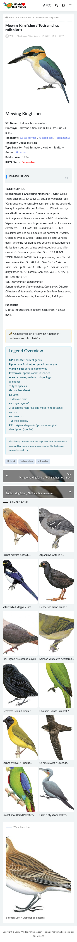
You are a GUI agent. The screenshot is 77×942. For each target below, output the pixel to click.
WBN (11, 36)
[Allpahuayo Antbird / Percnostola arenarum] (56, 529)
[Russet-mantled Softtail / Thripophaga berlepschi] (20, 529)
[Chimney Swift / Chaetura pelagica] (56, 737)
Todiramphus (62, 138)
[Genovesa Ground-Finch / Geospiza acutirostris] (20, 685)
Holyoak (21, 152)
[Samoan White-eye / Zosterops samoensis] (56, 633)
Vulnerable (43, 461)
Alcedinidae (46, 138)
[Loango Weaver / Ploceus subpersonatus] (20, 737)
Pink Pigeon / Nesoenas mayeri (19, 659)
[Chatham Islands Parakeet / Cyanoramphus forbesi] (56, 685)
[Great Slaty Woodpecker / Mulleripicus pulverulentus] (56, 789)
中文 (48, 5)
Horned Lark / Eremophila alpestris (25, 918)
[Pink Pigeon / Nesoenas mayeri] (20, 633)
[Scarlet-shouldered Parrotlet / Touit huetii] (20, 789)
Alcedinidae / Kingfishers (47, 17)
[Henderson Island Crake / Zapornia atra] (56, 581)
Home (11, 17)
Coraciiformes (24, 17)
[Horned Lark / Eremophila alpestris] (38, 873)
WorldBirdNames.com (31, 932)
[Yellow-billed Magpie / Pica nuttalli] (20, 581)
